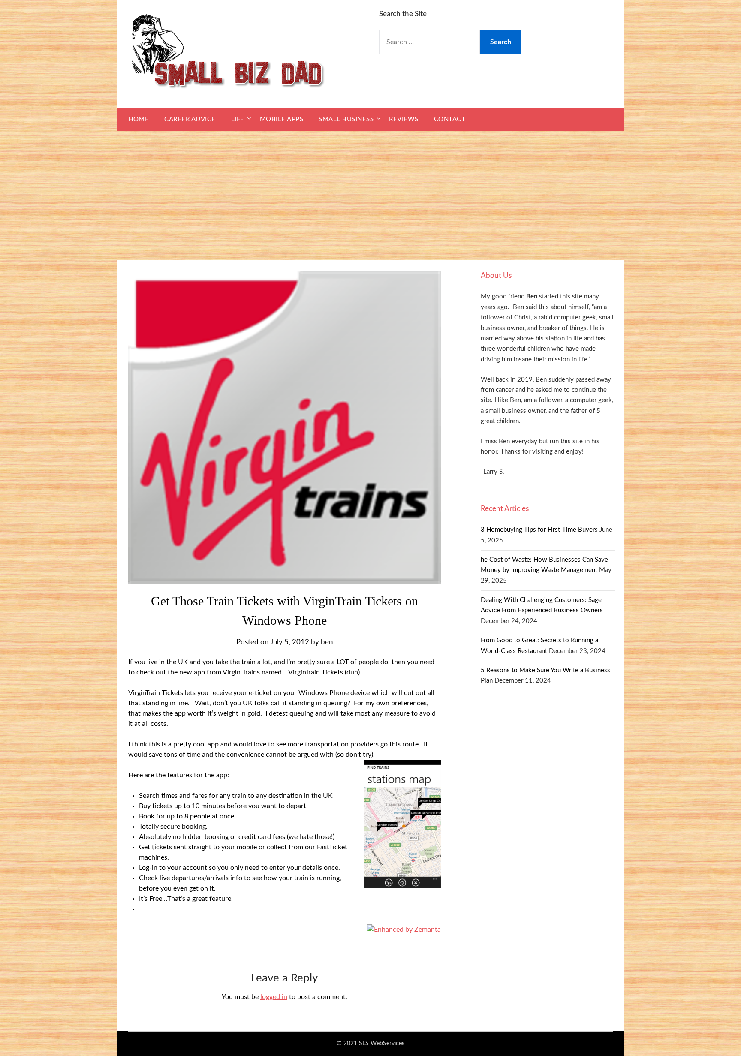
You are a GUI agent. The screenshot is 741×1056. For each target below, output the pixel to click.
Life (237, 119)
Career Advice (190, 119)
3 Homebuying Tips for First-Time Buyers (539, 529)
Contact (450, 119)
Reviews (404, 119)
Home (138, 119)
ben (327, 642)
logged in (273, 996)
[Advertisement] (370, 196)
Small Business (346, 119)
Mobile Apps (282, 119)
